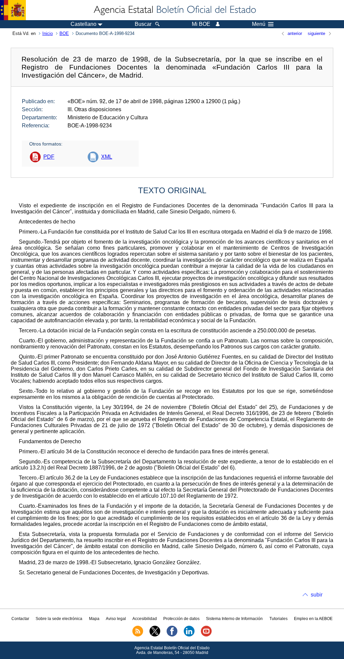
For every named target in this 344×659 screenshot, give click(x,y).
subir (316, 595)
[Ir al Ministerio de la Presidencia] (13, 10)
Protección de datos (181, 618)
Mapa (94, 618)
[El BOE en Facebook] (172, 635)
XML (106, 157)
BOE (64, 33)
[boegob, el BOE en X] (154, 635)
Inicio (47, 33)
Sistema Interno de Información (234, 618)
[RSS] (137, 635)
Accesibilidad (144, 618)
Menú (258, 24)
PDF (48, 157)
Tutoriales (278, 618)
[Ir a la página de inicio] (174, 10)
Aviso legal (116, 618)
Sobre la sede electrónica (59, 618)
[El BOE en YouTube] (206, 635)
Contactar (20, 618)
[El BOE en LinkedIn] (189, 635)
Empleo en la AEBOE (313, 618)
